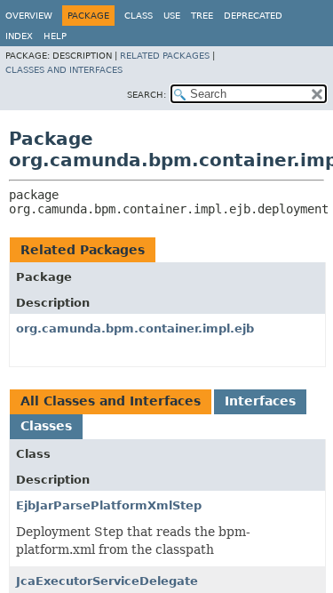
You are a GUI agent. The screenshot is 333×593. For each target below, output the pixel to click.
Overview (28, 15)
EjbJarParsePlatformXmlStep (109, 505)
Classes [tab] (46, 426)
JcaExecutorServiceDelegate (107, 581)
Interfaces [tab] (260, 401)
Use (171, 15)
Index (19, 36)
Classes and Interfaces (64, 70)
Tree (202, 15)
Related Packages (165, 55)
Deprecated (253, 15)
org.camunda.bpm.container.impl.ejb (135, 328)
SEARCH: (146, 95)
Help (55, 36)
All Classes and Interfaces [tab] (110, 401)
